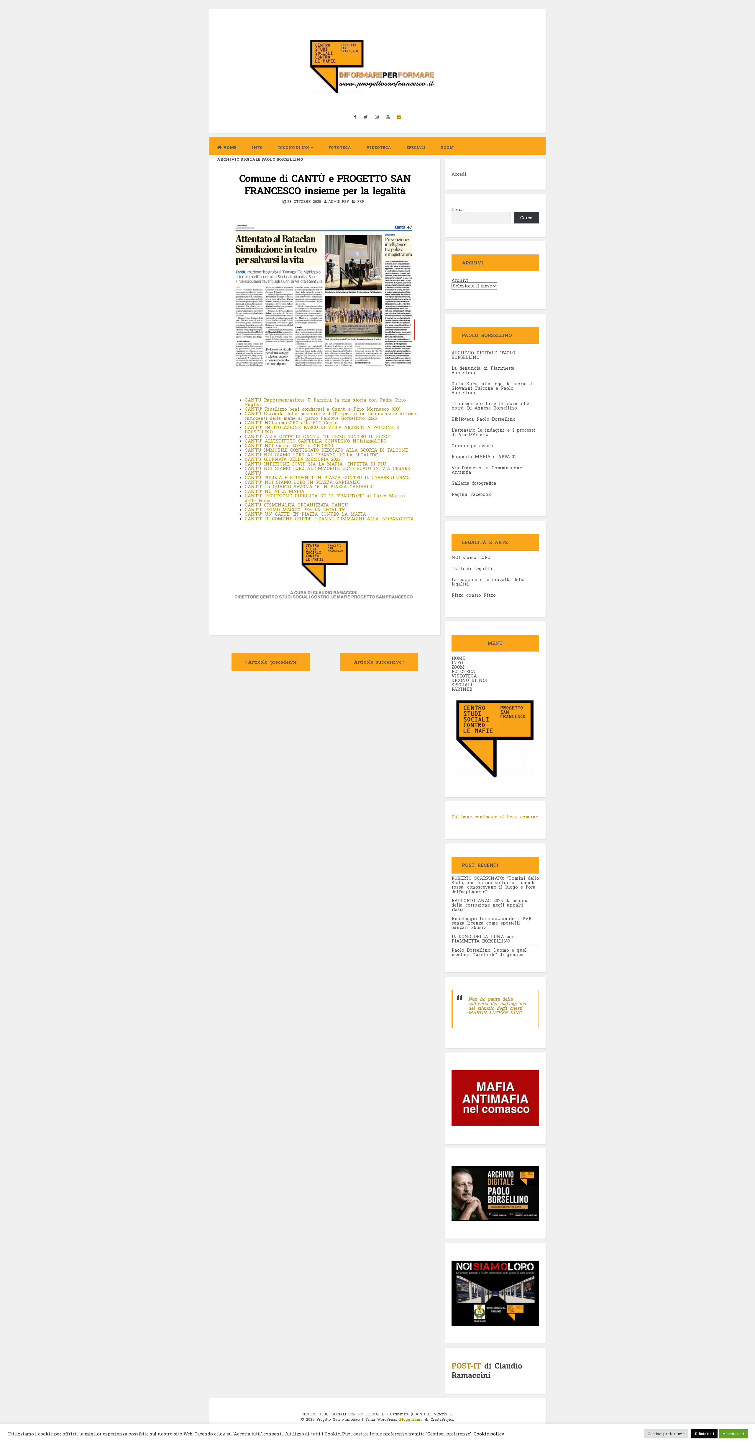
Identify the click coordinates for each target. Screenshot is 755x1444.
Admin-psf (338, 201)
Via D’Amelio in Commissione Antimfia (487, 470)
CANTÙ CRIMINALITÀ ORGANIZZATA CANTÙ (296, 505)
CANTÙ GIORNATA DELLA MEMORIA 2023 (293, 459)
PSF (360, 201)
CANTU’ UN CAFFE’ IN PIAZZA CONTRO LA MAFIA (305, 514)
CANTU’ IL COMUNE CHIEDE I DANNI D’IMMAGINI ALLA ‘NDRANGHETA (330, 519)
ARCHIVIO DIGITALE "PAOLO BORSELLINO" (483, 355)
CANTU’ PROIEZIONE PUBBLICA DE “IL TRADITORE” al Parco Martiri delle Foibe (325, 498)
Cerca (458, 209)
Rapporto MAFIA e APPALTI (484, 456)
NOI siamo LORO (471, 557)
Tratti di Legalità (472, 568)
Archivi (460, 280)
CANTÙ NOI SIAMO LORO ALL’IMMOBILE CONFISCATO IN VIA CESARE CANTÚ (327, 470)
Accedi (459, 174)
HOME (458, 658)
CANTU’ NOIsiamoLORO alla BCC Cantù (291, 422)
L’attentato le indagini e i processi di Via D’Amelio (494, 432)
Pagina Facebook (471, 494)
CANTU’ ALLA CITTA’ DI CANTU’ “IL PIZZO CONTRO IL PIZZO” (319, 436)
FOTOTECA (463, 671)
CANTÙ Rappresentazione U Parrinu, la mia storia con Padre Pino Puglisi (325, 402)
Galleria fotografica (474, 483)
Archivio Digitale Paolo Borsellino (260, 159)
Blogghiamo (411, 1419)
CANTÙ (254, 477)
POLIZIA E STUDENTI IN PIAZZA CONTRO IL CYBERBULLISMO (337, 477)
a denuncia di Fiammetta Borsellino (483, 370)
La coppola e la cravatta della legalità (488, 581)
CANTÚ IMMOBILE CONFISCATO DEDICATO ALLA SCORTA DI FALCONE (326, 450)
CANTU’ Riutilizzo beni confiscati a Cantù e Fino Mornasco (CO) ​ (324, 409)
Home (230, 147)
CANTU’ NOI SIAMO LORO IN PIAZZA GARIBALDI (302, 482)
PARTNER (462, 689)
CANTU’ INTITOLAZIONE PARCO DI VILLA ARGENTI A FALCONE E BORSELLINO (322, 429)
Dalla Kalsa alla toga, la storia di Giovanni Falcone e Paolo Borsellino (493, 388)
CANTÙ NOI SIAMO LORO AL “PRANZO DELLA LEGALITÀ (310, 455)
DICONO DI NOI (470, 680)
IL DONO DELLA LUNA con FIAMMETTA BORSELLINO (483, 938)
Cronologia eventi (472, 445)
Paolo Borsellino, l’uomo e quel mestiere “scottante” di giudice (489, 952)
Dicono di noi (294, 147)
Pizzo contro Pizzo (474, 595)
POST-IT (466, 1366)
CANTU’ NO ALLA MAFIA (274, 491)
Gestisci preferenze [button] (666, 1433)
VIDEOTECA (378, 147)
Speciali (416, 147)
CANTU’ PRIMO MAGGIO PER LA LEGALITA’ (295, 509)
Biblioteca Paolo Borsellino (484, 419)
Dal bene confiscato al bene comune (495, 817)
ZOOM (447, 147)
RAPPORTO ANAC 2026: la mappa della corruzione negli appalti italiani (490, 904)
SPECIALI (462, 685)
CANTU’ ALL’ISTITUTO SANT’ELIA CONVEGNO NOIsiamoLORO (315, 441)
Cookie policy (488, 1434)
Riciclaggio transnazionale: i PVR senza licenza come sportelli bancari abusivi (491, 922)
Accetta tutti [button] (733, 1433)
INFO (257, 147)
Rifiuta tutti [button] (704, 1433)
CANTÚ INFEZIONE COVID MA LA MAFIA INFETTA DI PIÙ (315, 464)
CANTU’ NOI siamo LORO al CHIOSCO (289, 445)
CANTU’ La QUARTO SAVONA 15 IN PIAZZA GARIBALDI (309, 486)
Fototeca (339, 147)
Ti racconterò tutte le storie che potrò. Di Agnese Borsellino (490, 405)
